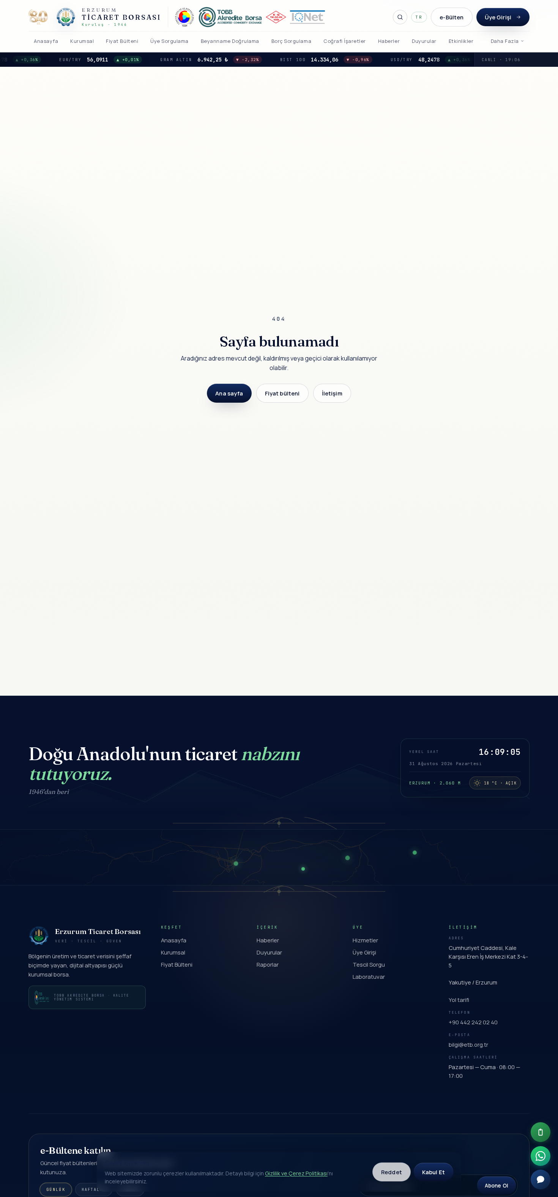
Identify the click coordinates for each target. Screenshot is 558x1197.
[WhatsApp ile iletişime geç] (540, 1156)
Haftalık (94, 1189)
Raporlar (268, 964)
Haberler (268, 940)
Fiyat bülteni (282, 393)
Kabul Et (433, 1172)
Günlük (55, 1189)
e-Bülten (451, 17)
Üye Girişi (498, 17)
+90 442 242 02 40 (473, 1022)
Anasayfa (173, 940)
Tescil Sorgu (369, 964)
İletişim (332, 393)
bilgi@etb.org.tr (468, 1044)
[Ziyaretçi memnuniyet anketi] (540, 1132)
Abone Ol (496, 1185)
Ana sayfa (229, 393)
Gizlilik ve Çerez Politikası (296, 1173)
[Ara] (400, 17)
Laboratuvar (369, 976)
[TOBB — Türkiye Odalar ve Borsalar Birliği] (184, 17)
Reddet (391, 1172)
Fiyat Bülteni (176, 964)
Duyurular (269, 952)
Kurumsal (173, 952)
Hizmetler (365, 940)
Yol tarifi (459, 999)
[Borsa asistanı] (540, 1179)
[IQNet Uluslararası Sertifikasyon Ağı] (307, 17)
